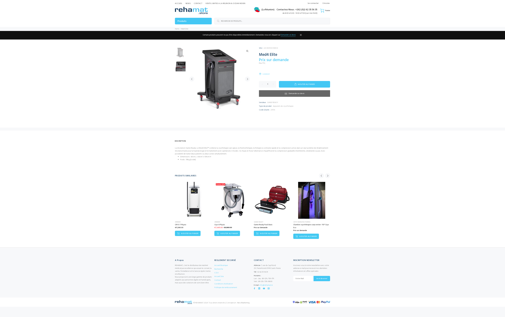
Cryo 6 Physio (219, 224)
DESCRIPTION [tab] (180, 141)
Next (247, 79)
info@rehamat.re (266, 285)
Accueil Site (219, 276)
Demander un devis (288, 34)
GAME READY (272, 102)
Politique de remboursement (225, 287)
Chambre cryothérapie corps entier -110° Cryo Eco (311, 226)
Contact (217, 280)
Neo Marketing (243, 302)
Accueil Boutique (221, 265)
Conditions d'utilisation (223, 283)
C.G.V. (216, 272)
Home (177, 29)
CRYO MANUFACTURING (301, 222)
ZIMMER (178, 222)
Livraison (266, 74)
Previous (191, 79)
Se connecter (313, 3)
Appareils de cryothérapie (283, 106)
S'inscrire (326, 3)
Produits (182, 21)
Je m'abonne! (321, 278)
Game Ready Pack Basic (263, 224)
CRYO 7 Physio (180, 224)
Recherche (218, 269)
